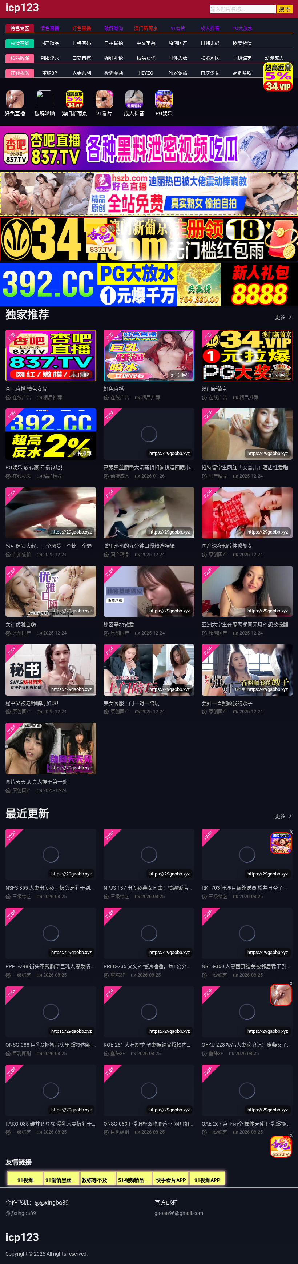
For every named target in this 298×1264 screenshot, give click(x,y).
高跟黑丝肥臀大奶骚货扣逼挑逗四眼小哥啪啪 (154, 467)
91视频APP (207, 1180)
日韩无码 (210, 43)
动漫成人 (274, 58)
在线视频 (20, 73)
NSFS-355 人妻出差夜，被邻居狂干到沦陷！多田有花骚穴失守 (75, 888)
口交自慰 (81, 58)
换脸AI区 (210, 58)
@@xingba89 (20, 1213)
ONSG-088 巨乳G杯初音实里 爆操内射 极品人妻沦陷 (64, 1045)
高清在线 (20, 43)
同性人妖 (178, 58)
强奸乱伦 (113, 58)
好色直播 (114, 389)
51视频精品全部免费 (141, 1180)
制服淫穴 (49, 58)
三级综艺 (242, 58)
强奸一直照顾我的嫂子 (227, 703)
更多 (280, 317)
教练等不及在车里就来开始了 (115, 1180)
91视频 (25, 1180)
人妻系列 (81, 73)
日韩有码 (81, 43)
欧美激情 (242, 43)
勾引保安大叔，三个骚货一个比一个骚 (48, 546)
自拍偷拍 (113, 43)
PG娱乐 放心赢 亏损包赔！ (35, 467)
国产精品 (49, 43)
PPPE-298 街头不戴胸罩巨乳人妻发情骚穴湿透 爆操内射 (68, 966)
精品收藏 (20, 58)
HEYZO (145, 73)
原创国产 (178, 43)
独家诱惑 (178, 73)
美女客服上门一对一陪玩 (132, 703)
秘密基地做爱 (119, 624)
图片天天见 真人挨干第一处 (36, 782)
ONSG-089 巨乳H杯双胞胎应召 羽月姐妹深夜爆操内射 (164, 1124)
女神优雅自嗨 (20, 624)
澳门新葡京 (214, 389)
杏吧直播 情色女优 (26, 389)
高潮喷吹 (242, 73)
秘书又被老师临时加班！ (33, 703)
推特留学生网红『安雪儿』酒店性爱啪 (245, 467)
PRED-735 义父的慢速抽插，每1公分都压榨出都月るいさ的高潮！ (178, 966)
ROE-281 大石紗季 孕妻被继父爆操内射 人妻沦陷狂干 (164, 1045)
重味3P (49, 73)
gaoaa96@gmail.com (178, 1213)
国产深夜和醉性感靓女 (227, 546)
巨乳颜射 (274, 73)
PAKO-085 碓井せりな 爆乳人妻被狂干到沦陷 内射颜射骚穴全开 (77, 1124)
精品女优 (146, 58)
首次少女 (210, 73)
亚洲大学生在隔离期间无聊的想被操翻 (245, 624)
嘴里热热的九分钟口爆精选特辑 (139, 546)
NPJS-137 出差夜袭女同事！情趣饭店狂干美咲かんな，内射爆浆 (176, 888)
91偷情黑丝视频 (63, 1180)
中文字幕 (146, 43)
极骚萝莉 (113, 73)
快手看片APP (171, 1180)
